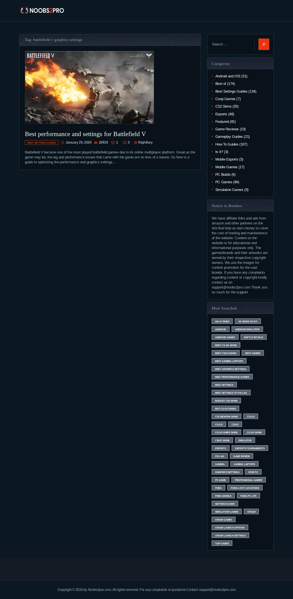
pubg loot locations (245, 488)
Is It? (219, 152)
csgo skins (222, 440)
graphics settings (227, 472)
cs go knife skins (226, 432)
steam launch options (230, 527)
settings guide (225, 504)
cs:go (251, 416)
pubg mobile (223, 496)
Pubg (218, 488)
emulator (245, 440)
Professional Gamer (248, 480)
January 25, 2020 (78, 142)
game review (241, 456)
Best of (220, 84)
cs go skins (254, 432)
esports (220, 448)
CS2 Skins (223, 106)
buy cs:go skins (225, 408)
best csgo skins (225, 353)
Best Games (252, 353)
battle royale (253, 337)
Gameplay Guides (229, 137)
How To (253, 472)
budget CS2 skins (226, 400)
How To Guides (227, 144)
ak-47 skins (222, 321)
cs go (219, 424)
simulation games (226, 511)
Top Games (222, 543)
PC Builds (222, 175)
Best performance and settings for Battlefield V (85, 133)
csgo (235, 424)
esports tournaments (250, 448)
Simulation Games (229, 190)
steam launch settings (230, 535)
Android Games (225, 337)
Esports (221, 114)
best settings (224, 385)
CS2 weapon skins (226, 416)
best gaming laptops (229, 361)
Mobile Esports (226, 159)
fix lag (219, 456)
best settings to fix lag (231, 393)
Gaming (220, 464)
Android (220, 329)
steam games (223, 519)
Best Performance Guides (232, 377)
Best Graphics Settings (230, 369)
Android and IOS (227, 76)
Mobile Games (226, 167)
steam (251, 511)
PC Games (223, 182)
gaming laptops (244, 464)
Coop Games (225, 99)
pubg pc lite (248, 496)
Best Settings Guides (41, 142)
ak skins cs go (247, 321)
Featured (222, 122)
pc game (220, 480)
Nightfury (145, 142)
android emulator (247, 329)
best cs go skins (226, 345)
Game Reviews (227, 129)
